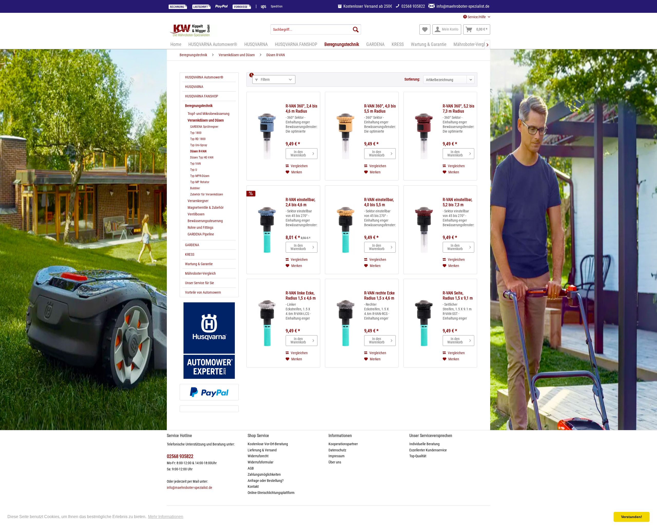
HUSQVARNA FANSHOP (201, 96)
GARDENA (192, 245)
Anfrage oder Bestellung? (266, 481)
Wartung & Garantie (199, 264)
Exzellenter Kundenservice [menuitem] (428, 450)
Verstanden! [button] (631, 517)
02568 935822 (180, 456)
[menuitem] (315, 29)
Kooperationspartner (343, 444)
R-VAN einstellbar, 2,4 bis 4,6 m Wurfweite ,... (300, 202)
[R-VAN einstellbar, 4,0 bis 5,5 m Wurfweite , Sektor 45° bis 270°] (345, 230)
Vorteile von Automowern (203, 292)
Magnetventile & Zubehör (206, 207)
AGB (251, 468)
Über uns (334, 462)
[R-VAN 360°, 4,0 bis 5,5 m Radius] (345, 136)
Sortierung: (412, 79)
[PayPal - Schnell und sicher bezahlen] (209, 392)
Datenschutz (337, 450)
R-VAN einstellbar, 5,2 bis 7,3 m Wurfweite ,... (457, 202)
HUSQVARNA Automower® (204, 77)
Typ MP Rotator (199, 182)
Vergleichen (299, 166)
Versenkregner (198, 201)
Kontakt (253, 486)
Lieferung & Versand (262, 450)
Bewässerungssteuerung (205, 221)
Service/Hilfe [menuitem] (477, 17)
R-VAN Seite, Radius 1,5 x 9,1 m (458, 296)
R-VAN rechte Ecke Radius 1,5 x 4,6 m (379, 296)
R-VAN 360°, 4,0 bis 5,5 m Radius (380, 109)
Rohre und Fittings (200, 227)
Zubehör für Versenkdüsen (206, 194)
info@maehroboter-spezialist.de (189, 487)
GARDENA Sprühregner (204, 126)
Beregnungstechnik (198, 106)
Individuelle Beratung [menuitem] (424, 444)
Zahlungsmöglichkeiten (264, 474)
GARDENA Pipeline (201, 234)
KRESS (189, 254)
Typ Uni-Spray (198, 145)
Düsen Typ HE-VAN (201, 157)
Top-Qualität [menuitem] (417, 456)
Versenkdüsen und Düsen (206, 120)
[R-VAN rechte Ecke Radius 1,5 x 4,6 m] (345, 323)
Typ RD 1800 (198, 139)
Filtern (265, 79)
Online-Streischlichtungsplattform (271, 493)
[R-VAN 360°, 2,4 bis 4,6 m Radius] (267, 136)
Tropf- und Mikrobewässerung (208, 114)
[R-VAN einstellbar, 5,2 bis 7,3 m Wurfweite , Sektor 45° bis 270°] (424, 230)
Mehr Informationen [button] (165, 516)
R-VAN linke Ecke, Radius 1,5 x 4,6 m (301, 296)
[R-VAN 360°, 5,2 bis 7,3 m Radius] (424, 136)
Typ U (193, 170)
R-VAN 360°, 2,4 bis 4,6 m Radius (301, 109)
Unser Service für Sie (199, 283)
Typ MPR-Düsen (199, 176)
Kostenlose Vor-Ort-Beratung (268, 444)
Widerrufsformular (260, 462)
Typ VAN (195, 163)
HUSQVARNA (194, 87)
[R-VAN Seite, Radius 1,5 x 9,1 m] (424, 323)
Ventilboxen (196, 214)
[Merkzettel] (424, 29)
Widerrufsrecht (258, 456)
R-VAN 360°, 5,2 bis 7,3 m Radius (458, 109)
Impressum (336, 456)
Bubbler (195, 188)
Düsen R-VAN (198, 151)
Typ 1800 (195, 133)
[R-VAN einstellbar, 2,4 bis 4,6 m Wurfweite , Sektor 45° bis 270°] (267, 230)
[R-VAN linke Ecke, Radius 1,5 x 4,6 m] (267, 323)
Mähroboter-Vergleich (200, 273)
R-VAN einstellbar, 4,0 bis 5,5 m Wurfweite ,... (379, 202)
